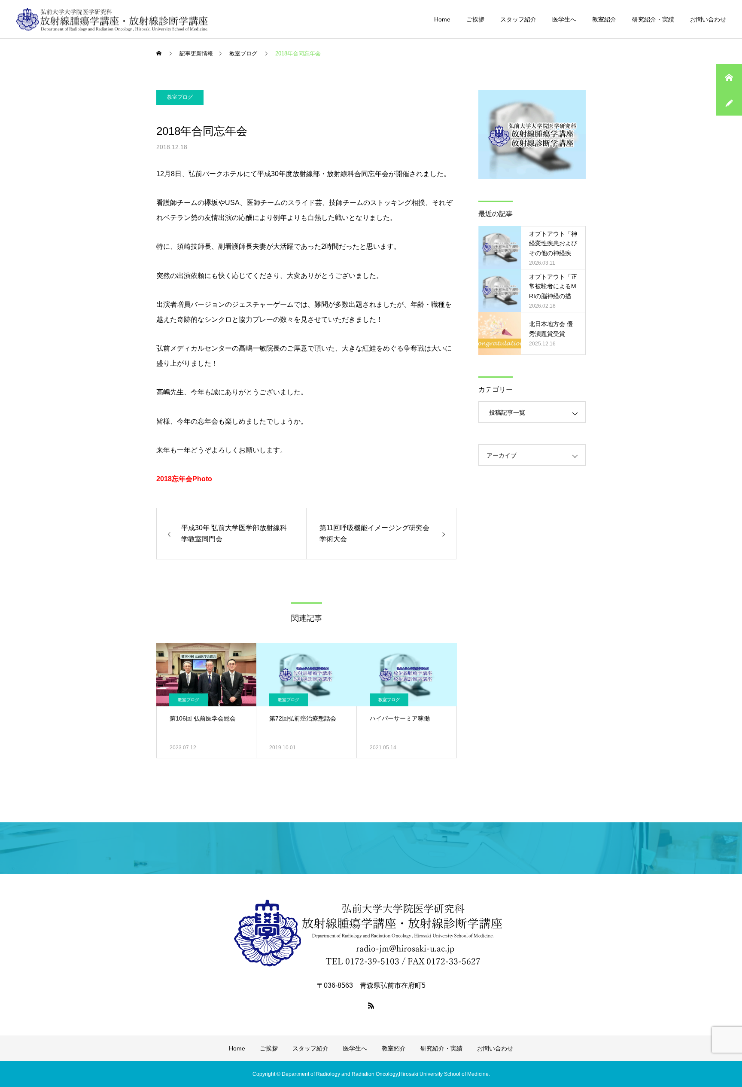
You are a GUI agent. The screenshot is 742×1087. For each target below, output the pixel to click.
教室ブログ (180, 97)
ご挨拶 (475, 19)
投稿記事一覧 (507, 412)
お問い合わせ (708, 19)
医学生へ (564, 19)
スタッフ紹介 (518, 19)
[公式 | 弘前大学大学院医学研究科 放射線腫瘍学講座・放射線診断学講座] (112, 19)
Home (442, 19)
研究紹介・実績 (653, 19)
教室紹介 (604, 19)
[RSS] (371, 1005)
